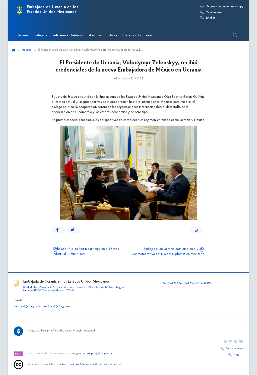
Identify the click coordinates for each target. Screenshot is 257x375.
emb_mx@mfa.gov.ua (27, 306)
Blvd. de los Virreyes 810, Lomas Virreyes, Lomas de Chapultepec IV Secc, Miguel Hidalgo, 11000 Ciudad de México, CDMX (74, 289)
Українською (214, 12)
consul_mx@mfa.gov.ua (55, 306)
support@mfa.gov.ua (99, 353)
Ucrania (23, 35)
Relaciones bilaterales (68, 35)
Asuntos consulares (103, 35)
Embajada (40, 35)
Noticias (26, 49)
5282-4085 (203, 283)
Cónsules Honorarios (137, 35)
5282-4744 (170, 283)
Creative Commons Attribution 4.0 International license (88, 364)
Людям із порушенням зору (224, 6)
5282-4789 (187, 283)
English (211, 17)
